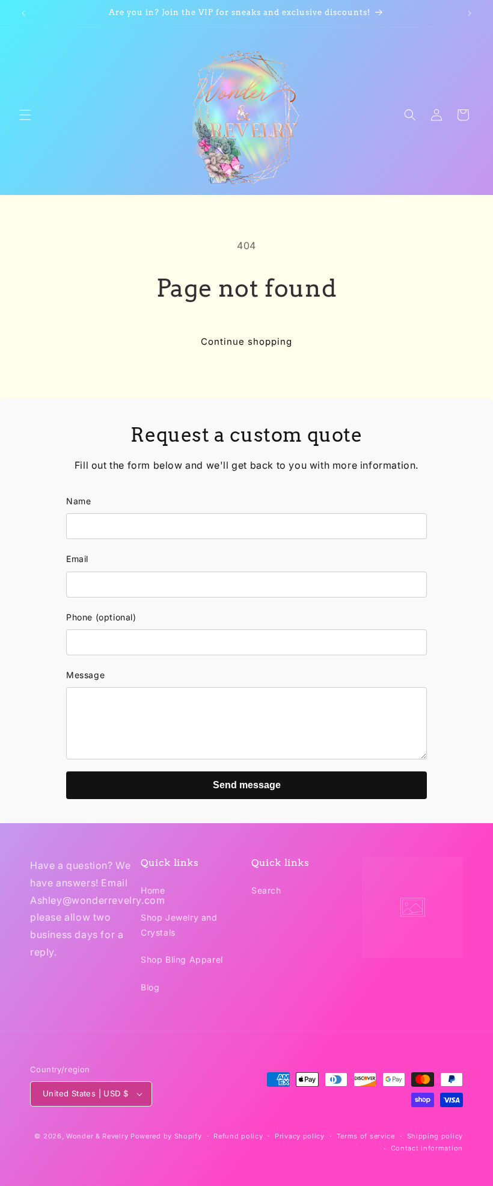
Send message (247, 785)
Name (78, 501)
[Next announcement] (469, 13)
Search (266, 890)
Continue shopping (246, 341)
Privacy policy (300, 1136)
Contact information (427, 1148)
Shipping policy (435, 1136)
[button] (25, 115)
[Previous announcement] (23, 13)
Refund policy (238, 1136)
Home (153, 890)
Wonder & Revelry (97, 1136)
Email (77, 559)
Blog (150, 987)
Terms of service (366, 1136)
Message (85, 675)
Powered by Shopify (166, 1136)
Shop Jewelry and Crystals (179, 924)
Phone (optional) (101, 617)
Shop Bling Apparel (182, 959)
